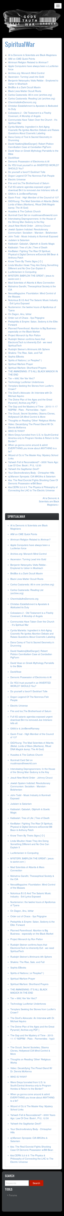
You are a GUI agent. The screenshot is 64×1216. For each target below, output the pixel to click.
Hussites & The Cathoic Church (24, 211)
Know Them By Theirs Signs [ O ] (25, 261)
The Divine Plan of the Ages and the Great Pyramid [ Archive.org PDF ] (30, 401)
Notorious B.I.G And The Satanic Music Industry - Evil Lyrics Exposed (30, 895)
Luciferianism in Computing (22, 271)
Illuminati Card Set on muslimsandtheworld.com (33, 215)
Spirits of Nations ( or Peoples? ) (25, 360)
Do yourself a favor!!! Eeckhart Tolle (26, 172)
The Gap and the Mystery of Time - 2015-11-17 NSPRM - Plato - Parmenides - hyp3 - (33, 408)
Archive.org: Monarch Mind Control (26, 73)
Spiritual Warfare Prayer (20, 364)
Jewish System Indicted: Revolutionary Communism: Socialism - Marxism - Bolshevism (32, 231)
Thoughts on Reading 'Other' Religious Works (32, 420)
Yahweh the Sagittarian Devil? (23, 469)
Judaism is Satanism (19, 240)
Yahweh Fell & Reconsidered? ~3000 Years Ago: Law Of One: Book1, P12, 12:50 (33, 463)
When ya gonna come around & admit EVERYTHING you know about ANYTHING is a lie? (32, 448)
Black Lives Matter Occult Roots (24, 91)
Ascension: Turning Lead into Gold (26, 76)
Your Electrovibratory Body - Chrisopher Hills (31, 472)
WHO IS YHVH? (16, 431)
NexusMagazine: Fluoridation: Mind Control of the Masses (32, 886)
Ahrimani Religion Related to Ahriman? (28, 62)
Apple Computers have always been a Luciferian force (30, 546)
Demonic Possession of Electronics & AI (28, 161)
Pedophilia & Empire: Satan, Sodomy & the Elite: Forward (32, 923)
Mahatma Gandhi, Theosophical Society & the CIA (32, 877)
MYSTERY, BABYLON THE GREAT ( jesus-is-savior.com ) (32, 860)
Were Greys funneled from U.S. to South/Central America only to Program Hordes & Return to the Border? (33, 438)
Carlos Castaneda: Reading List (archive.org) (31, 98)
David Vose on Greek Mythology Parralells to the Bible (32, 664)
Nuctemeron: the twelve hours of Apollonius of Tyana (32, 903)
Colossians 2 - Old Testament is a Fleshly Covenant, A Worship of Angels (29, 114)
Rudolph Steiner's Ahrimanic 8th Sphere (29, 349)
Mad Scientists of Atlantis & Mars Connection (31, 282)
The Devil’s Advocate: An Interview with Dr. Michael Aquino (32, 1019)
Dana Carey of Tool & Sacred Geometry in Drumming (32, 644)
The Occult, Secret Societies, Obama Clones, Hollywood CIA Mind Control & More (31, 415)
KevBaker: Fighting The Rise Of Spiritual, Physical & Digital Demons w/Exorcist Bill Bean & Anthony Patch (33, 254)
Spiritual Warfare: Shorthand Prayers (27, 367)
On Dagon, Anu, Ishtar (20, 314)
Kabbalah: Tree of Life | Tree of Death (27, 247)
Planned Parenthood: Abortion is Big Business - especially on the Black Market (32, 330)
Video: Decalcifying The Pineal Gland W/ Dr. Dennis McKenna (31, 1069)
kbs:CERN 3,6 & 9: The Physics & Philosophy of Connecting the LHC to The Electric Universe (33, 488)
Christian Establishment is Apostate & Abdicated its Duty (29, 605)
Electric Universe (17, 179)
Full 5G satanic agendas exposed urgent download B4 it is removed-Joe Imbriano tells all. (33, 188)
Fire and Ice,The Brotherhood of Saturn (28, 183)
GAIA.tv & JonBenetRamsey (22, 193)
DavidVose (13, 157)
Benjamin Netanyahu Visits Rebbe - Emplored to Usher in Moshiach (28, 566)
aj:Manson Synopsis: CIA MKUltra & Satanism (32, 476)
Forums (13, 1195)
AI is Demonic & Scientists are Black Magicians (32, 55)
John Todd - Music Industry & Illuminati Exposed (33, 236)
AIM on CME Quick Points (21, 58)
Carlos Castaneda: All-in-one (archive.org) (30, 94)
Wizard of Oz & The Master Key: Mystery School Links (31, 1108)
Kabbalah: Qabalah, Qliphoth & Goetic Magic (31, 243)
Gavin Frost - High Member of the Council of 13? (33, 197)
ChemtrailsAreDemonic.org (22, 102)
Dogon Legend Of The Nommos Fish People (31, 175)
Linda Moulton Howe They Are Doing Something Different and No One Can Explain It (33, 266)
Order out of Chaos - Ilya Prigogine (26, 317)
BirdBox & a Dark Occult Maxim (24, 87)
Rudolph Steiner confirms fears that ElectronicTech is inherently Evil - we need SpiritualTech (30, 342)
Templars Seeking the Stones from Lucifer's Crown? (33, 1011)
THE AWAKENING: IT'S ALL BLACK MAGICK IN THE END (28, 991)
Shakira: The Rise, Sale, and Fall (25, 352)
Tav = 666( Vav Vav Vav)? (21, 378)
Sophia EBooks (16, 356)
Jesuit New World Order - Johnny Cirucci (29, 225)
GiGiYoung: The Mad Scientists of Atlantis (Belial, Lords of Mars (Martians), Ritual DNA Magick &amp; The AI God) (33, 204)
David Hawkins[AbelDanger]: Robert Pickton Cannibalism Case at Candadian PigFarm (31, 145)
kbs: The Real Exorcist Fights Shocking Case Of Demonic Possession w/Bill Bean (33, 481)
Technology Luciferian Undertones (26, 382)
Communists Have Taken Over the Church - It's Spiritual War (32, 623)
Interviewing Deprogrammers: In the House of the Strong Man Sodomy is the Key (32, 220)
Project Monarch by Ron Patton (24, 335)
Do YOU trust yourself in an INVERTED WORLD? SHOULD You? (30, 684)
